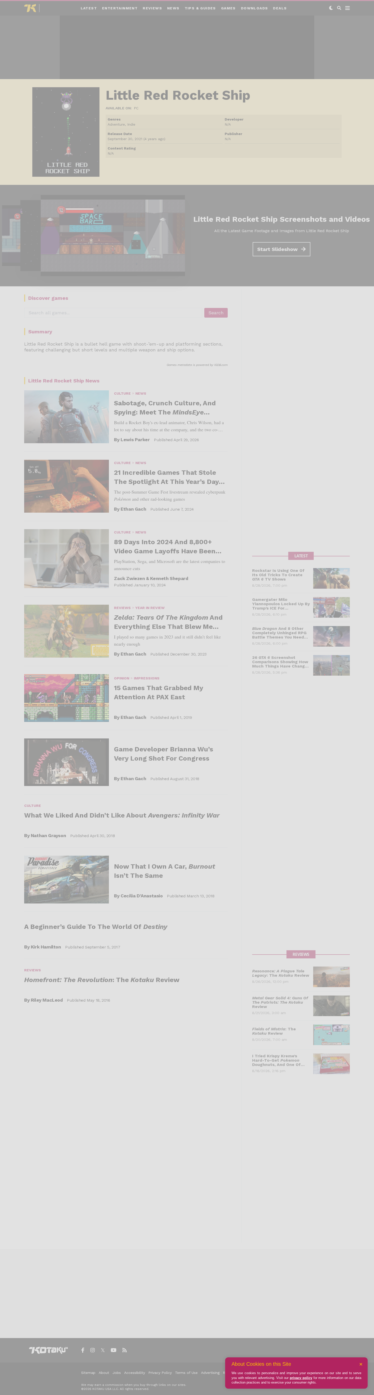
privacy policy (301, 1378)
